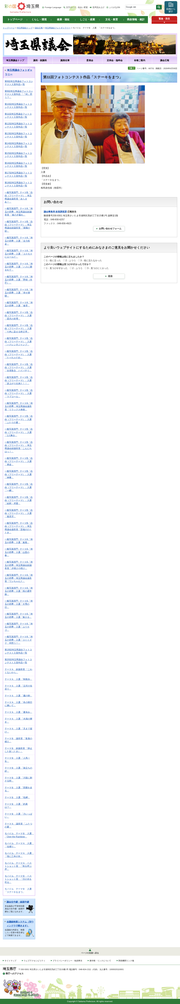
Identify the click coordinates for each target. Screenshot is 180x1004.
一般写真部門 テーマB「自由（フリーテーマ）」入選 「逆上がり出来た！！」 (19, 380)
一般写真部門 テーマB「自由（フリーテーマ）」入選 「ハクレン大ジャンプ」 (19, 341)
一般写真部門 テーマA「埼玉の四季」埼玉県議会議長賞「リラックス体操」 (19, 406)
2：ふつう (71, 260)
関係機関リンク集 (126, 961)
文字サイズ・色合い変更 (77, 7)
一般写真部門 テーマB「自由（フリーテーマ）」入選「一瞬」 (19, 487)
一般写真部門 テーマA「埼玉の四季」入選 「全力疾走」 (19, 240)
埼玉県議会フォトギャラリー (58, 28)
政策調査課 (61, 211)
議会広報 (39, 28)
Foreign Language (53, 7)
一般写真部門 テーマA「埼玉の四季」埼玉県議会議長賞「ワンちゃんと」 (19, 578)
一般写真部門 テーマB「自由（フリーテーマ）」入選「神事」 (19, 474)
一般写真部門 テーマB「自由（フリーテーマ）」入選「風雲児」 (19, 513)
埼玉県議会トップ (25, 28)
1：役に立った (53, 260)
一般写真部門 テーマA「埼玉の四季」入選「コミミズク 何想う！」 (19, 640)
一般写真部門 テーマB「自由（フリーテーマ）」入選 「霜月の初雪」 (19, 315)
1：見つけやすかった (57, 268)
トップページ (9, 28)
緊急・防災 (164, 18)
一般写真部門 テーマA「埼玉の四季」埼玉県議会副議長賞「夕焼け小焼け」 (19, 565)
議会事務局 (49, 211)
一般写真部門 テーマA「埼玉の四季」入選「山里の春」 (19, 552)
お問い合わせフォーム (110, 228)
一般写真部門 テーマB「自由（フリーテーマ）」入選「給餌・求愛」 (19, 500)
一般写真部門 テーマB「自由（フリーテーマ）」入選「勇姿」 (19, 461)
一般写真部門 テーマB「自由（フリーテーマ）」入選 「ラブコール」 (19, 393)
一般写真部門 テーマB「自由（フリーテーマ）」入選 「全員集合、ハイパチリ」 (19, 367)
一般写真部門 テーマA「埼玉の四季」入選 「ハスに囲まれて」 (19, 267)
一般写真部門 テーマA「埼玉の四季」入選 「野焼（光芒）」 (19, 279)
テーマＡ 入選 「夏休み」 (18, 712)
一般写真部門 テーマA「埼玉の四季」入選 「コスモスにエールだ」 (19, 253)
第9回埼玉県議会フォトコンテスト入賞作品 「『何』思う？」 (19, 94)
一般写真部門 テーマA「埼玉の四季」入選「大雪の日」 (19, 604)
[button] (164, 22)
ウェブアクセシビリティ (34, 961)
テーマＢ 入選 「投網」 (17, 797)
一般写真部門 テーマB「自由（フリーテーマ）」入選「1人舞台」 (19, 432)
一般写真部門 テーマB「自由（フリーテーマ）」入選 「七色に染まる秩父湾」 (19, 328)
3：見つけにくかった (98, 268)
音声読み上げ (98, 7)
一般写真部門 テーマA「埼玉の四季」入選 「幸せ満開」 (19, 292)
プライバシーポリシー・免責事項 (67, 961)
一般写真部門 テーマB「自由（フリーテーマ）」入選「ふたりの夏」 (19, 419)
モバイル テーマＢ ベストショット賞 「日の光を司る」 (18, 879)
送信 (110, 276)
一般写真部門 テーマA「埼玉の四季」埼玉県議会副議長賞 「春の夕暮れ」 (19, 211)
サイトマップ (10, 961)
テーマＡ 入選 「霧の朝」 (18, 695)
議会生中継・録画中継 (18, 902)
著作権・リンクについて (100, 961)
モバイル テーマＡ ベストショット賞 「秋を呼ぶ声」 (18, 866)
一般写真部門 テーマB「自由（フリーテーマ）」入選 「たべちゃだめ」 (19, 354)
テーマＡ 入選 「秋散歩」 (18, 679)
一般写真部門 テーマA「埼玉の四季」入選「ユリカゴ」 (19, 627)
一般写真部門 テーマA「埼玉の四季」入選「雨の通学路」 (19, 591)
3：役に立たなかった (91, 260)
